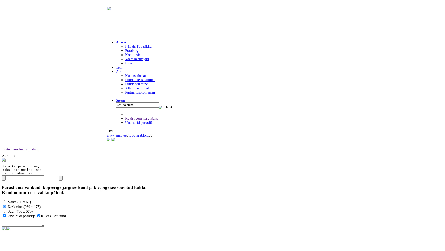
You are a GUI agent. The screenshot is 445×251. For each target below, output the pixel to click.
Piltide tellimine (136, 84)
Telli (119, 67)
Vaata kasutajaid (137, 59)
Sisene (120, 100)
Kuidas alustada (136, 76)
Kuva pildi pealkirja (21, 216)
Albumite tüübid (137, 88)
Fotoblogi (132, 51)
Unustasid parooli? (139, 123)
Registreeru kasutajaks (141, 118)
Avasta (121, 42)
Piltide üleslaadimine (140, 80)
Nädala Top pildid (138, 46)
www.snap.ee (117, 135)
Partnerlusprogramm (140, 92)
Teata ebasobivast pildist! (20, 149)
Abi (118, 71)
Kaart (129, 63)
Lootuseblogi (139, 135)
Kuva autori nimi (53, 216)
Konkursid (133, 55)
